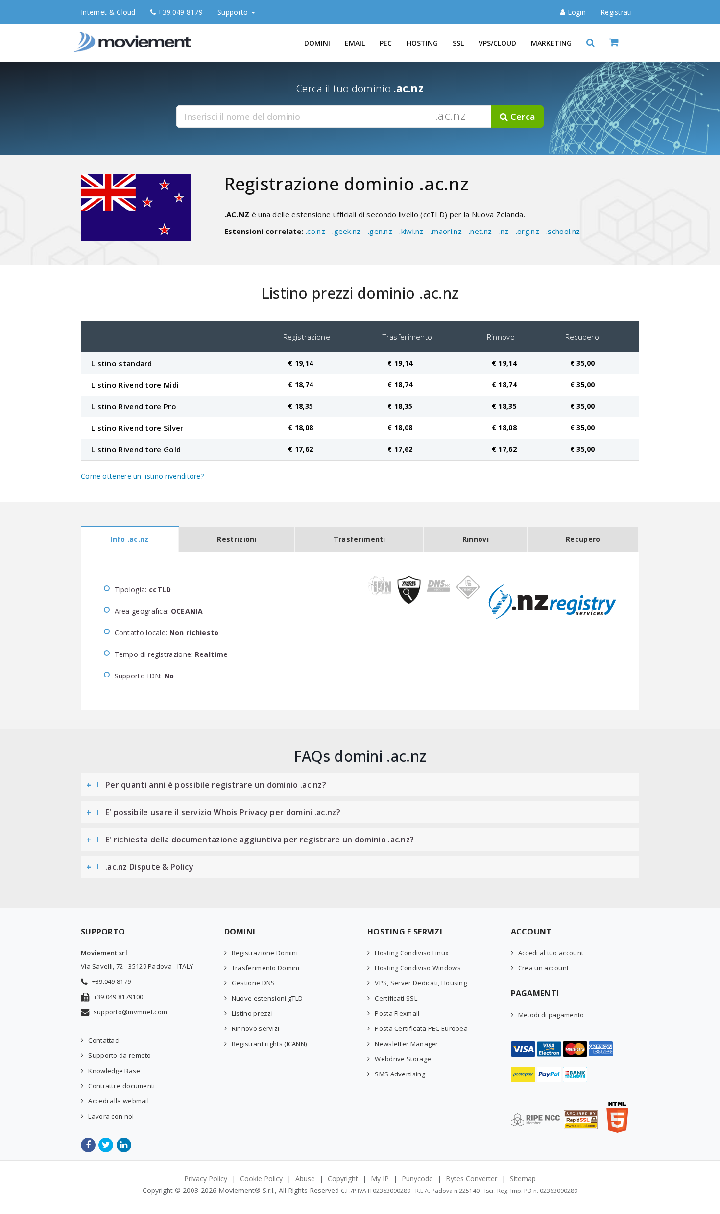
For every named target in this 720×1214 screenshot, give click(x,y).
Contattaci (104, 1040)
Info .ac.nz (129, 539)
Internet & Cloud (108, 12)
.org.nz (527, 231)
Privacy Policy (205, 1178)
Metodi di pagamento (551, 1014)
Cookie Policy (261, 1178)
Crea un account (543, 967)
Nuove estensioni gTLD (267, 998)
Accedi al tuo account (550, 952)
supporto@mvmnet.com (131, 1011)
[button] (590, 42)
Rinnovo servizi (256, 1028)
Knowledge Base (114, 1070)
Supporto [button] (233, 12)
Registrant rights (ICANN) (269, 1043)
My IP (380, 1178)
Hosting (422, 42)
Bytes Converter (471, 1178)
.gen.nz (380, 231)
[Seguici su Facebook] (89, 1145)
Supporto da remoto (119, 1055)
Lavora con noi (111, 1116)
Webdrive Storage (403, 1058)
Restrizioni (236, 539)
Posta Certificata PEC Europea (421, 1028)
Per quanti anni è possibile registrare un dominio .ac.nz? (215, 784)
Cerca (521, 116)
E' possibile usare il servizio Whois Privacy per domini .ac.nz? (222, 812)
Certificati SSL (396, 998)
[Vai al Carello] (624, 42)
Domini (317, 42)
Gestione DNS (253, 983)
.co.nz (315, 231)
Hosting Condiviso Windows (418, 967)
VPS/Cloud (497, 42)
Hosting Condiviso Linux (412, 952)
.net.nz (480, 231)
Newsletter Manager (406, 1043)
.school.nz (563, 231)
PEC (386, 42)
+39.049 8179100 (119, 996)
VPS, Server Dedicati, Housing (421, 983)
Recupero (583, 539)
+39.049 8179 (179, 12)
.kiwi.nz (411, 231)
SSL (458, 42)
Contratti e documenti (121, 1085)
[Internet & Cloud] (134, 36)
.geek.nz (346, 231)
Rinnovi (475, 539)
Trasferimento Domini (265, 967)
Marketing (551, 42)
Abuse (305, 1178)
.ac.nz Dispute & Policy (149, 867)
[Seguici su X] (106, 1145)
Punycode (417, 1178)
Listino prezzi (252, 1013)
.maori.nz (446, 231)
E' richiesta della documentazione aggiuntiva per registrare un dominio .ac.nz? (259, 839)
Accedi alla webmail (118, 1101)
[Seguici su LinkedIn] (125, 1145)
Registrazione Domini (265, 952)
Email (355, 42)
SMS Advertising (400, 1074)
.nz (504, 231)
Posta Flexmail (397, 1013)
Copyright (343, 1178)
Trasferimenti (359, 539)
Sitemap (523, 1178)
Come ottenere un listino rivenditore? (142, 476)
